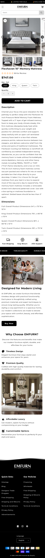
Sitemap (5, 482)
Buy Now (9, 323)
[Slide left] (1, 62)
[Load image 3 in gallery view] (27, 62)
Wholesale (28, 486)
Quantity (5, 90)
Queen (24, 85)
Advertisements (8, 514)
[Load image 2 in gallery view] (17, 62)
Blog (4, 486)
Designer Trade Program (8, 492)
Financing (28, 482)
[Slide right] (43, 62)
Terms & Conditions (10, 506)
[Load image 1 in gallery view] (7, 62)
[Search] (41, 13)
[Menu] (2, 7)
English (21, 540)
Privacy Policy (7, 510)
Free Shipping (8, 497)
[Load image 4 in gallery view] (38, 62)
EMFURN (18, 555)
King (14, 85)
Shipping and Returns (11, 502)
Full (5, 85)
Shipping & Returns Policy (32, 496)
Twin (35, 85)
